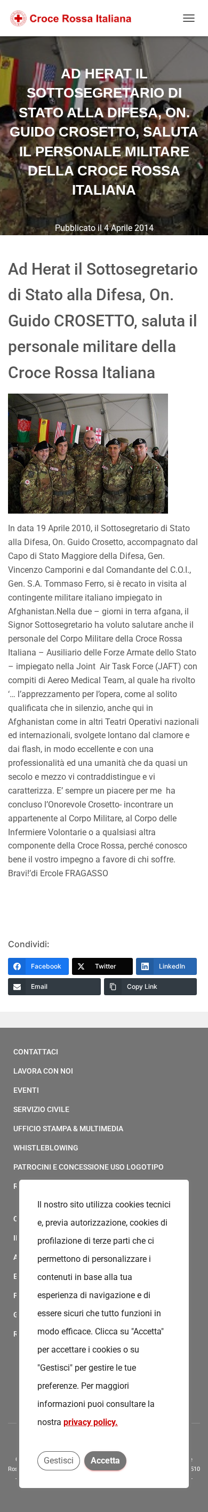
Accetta (105, 1460)
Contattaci (35, 1051)
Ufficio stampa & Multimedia (68, 1128)
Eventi (26, 1090)
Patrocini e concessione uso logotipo (88, 1167)
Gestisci (59, 1460)
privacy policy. (90, 1422)
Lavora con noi (43, 1071)
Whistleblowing (45, 1147)
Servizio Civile (41, 1109)
